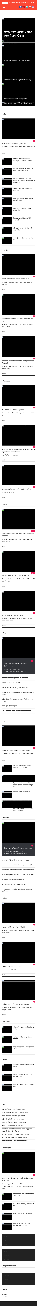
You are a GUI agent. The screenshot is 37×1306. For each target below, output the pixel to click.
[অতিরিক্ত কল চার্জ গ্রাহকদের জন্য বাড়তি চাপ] (7, 1196)
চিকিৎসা (5, 1251)
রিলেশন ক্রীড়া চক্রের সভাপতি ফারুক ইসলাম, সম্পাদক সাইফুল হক (23, 785)
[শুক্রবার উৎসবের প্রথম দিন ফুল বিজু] (18, 92)
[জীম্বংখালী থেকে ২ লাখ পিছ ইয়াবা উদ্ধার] (7, 1029)
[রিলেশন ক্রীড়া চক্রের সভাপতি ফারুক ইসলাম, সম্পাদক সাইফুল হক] (18, 778)
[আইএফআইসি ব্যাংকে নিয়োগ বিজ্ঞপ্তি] (18, 912)
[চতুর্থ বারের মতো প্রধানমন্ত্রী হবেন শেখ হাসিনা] (7, 211)
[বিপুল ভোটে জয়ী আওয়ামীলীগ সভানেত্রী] (7, 220)
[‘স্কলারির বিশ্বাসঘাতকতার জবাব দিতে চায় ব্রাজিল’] (17, 804)
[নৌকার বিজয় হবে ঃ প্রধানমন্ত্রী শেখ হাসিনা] (7, 230)
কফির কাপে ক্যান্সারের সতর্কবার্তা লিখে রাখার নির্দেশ (18, 870)
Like (33, 531)
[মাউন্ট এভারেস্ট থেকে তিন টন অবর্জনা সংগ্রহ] (18, 264)
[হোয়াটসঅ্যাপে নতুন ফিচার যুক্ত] (7, 1216)
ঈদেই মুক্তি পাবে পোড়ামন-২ (10, 706)
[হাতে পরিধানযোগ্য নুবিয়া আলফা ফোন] (7, 1206)
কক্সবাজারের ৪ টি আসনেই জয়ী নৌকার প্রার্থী (15, 576)
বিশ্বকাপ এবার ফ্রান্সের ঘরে (21, 792)
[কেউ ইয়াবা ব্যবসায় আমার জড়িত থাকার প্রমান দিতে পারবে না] (18, 519)
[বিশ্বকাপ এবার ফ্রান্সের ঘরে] (7, 794)
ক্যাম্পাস (5, 1236)
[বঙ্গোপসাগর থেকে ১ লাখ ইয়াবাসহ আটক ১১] (7, 1049)
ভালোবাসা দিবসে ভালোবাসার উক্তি (13, 880)
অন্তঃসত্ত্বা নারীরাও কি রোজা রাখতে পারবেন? (15, 860)
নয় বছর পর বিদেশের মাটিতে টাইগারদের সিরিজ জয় (22, 767)
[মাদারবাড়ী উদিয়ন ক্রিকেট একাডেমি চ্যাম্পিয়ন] (18, 736)
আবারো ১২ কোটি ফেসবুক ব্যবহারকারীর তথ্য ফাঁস (21, 1224)
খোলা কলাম (6, 1275)
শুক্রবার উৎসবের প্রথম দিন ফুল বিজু (15, 99)
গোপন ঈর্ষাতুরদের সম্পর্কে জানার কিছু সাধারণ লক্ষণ (18, 875)
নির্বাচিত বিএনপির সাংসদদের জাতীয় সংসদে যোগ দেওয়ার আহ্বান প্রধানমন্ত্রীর (24, 180)
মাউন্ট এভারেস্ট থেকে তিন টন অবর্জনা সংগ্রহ (15, 279)
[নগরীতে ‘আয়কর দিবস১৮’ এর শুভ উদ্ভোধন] (18, 990)
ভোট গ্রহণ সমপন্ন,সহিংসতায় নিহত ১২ (23, 239)
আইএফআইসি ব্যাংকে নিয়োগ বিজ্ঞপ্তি (13, 927)
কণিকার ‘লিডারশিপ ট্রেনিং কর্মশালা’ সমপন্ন (14, 1138)
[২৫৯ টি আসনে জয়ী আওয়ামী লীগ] (18, 601)
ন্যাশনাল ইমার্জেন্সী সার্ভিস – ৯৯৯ (12, 967)
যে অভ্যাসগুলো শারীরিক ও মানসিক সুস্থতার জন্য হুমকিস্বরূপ (17, 890)
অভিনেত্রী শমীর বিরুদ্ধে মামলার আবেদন (17, 61)
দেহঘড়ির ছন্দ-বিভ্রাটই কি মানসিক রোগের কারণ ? (17, 865)
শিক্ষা (4, 1240)
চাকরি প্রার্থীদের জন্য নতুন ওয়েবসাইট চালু (17, 80)
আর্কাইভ (4, 1295)
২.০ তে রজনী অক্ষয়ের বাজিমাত (11, 683)
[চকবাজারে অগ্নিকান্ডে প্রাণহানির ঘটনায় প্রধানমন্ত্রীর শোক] (7, 171)
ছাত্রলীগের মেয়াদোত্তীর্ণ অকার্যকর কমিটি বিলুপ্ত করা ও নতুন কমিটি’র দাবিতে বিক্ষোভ (18, 102)
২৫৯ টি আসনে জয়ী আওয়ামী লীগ (12, 615)
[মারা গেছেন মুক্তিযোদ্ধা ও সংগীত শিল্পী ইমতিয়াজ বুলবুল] (18, 647)
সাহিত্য (5, 1244)
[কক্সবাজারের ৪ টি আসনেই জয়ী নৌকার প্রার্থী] (18, 561)
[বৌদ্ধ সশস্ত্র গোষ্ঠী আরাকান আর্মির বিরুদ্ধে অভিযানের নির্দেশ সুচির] (18, 346)
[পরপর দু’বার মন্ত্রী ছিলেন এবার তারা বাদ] (7, 191)
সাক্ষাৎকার (5, 1279)
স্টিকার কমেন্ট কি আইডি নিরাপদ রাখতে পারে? (18, 848)
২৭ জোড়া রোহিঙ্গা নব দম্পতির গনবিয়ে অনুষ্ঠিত (16, 489)
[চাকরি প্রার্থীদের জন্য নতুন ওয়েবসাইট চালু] (18, 73)
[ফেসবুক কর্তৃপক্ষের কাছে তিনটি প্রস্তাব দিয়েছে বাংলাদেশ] (18, 1162)
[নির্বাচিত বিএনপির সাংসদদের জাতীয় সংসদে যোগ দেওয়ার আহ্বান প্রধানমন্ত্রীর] (7, 181)
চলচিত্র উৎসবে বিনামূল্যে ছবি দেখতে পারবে (15, 678)
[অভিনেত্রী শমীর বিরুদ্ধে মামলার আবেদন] (18, 54)
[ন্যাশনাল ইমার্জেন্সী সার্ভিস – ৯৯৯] (18, 952)
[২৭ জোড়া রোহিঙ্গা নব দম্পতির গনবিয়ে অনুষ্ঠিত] (18, 475)
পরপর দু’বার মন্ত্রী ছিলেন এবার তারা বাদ (22, 189)
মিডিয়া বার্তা (6, 1259)
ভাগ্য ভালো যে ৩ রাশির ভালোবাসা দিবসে (15, 885)
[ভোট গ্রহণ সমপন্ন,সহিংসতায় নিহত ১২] (7, 240)
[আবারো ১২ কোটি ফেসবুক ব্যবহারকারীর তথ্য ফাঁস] (7, 1226)
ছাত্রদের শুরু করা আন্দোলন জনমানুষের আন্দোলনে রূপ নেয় (23, 160)
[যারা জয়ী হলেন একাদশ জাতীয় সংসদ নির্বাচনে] (7, 201)
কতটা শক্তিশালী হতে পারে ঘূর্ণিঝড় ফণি (14, 144)
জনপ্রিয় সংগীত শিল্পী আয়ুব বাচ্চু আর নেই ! (15, 688)
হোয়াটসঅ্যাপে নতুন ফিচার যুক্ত (22, 1214)
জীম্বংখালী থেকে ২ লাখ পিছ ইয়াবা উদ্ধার (19, 3)
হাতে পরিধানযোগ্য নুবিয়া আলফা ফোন (23, 1205)
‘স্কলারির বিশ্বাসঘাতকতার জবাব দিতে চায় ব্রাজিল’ (23, 810)
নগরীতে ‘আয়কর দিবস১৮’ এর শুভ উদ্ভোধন (15, 1004)
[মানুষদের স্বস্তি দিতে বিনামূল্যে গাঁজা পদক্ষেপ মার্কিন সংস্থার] (18, 304)
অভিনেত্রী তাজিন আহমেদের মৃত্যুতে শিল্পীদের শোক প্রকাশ (17, 700)
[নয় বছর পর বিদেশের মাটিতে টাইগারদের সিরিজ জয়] (7, 768)
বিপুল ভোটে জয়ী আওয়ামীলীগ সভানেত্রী (22, 219)
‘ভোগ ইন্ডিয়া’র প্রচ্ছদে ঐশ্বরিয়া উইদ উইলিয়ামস (16, 711)
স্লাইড (5, 1283)
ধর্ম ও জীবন (5, 1255)
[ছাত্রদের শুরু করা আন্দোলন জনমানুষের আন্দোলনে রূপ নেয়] (7, 161)
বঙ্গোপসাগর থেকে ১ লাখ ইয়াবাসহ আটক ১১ (23, 1048)
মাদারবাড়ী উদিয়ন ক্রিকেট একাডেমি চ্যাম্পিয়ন (16, 751)
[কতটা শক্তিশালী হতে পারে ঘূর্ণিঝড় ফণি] (18, 129)
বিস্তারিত (4, 153)
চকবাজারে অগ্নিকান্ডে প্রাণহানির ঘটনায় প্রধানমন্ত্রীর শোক (23, 170)
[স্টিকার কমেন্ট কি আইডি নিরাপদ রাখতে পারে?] (18, 832)
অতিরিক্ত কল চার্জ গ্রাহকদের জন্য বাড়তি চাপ (23, 1195)
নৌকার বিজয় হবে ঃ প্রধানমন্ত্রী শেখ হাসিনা (22, 229)
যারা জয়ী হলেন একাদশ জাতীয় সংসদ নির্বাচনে (23, 199)
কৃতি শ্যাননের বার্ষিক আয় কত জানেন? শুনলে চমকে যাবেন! (18, 693)
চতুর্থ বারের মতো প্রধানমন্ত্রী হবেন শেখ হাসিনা (23, 209)
